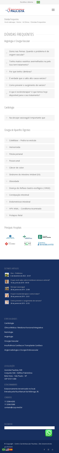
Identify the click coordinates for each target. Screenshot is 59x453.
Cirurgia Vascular (11, 341)
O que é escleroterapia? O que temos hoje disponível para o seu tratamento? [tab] (28, 93)
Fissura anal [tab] (14, 160)
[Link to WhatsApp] (52, 450)
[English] (7, 449)
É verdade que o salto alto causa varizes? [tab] (27, 78)
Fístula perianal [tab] (16, 154)
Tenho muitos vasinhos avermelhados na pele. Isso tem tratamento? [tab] (30, 63)
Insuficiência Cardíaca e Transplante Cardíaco (23, 345)
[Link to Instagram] (48, 450)
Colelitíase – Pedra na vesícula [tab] (22, 140)
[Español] (11, 449)
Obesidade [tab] (14, 181)
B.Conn (10, 447)
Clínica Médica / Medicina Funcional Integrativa (23, 327)
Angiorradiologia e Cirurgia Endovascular (21, 350)
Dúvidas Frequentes (11, 19)
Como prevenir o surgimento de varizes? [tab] (27, 85)
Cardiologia (9, 323)
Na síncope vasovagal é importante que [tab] (27, 117)
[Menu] (53, 9)
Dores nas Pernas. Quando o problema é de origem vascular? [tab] (29, 53)
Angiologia (8, 336)
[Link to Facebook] (44, 450)
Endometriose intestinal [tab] (19, 201)
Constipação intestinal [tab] (19, 195)
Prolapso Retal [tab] (15, 215)
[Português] (38, 2)
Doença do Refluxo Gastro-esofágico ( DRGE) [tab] (29, 188)
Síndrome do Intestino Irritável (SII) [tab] (24, 174)
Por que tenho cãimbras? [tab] (20, 71)
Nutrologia (8, 332)
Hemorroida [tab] (14, 147)
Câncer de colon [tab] (16, 167)
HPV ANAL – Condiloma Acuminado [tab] (25, 208)
